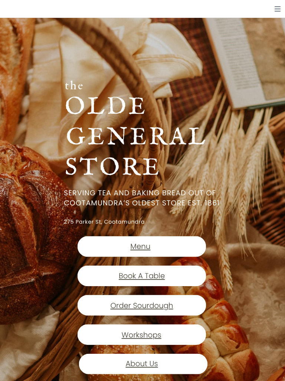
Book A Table (142, 276)
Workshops (141, 335)
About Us (141, 364)
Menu (140, 247)
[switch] (277, 8)
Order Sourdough (141, 306)
